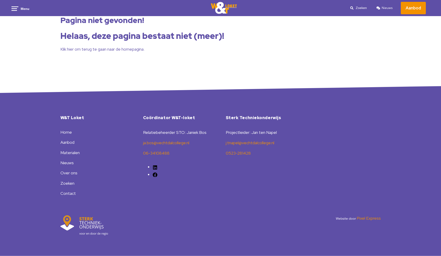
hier (70, 49)
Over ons (68, 172)
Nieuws (387, 8)
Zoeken (67, 183)
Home (66, 132)
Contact (68, 193)
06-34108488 (156, 153)
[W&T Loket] (224, 8)
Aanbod (413, 8)
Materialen (70, 152)
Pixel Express (369, 218)
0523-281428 (238, 153)
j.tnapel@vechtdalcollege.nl (250, 142)
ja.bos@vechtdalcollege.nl (166, 142)
